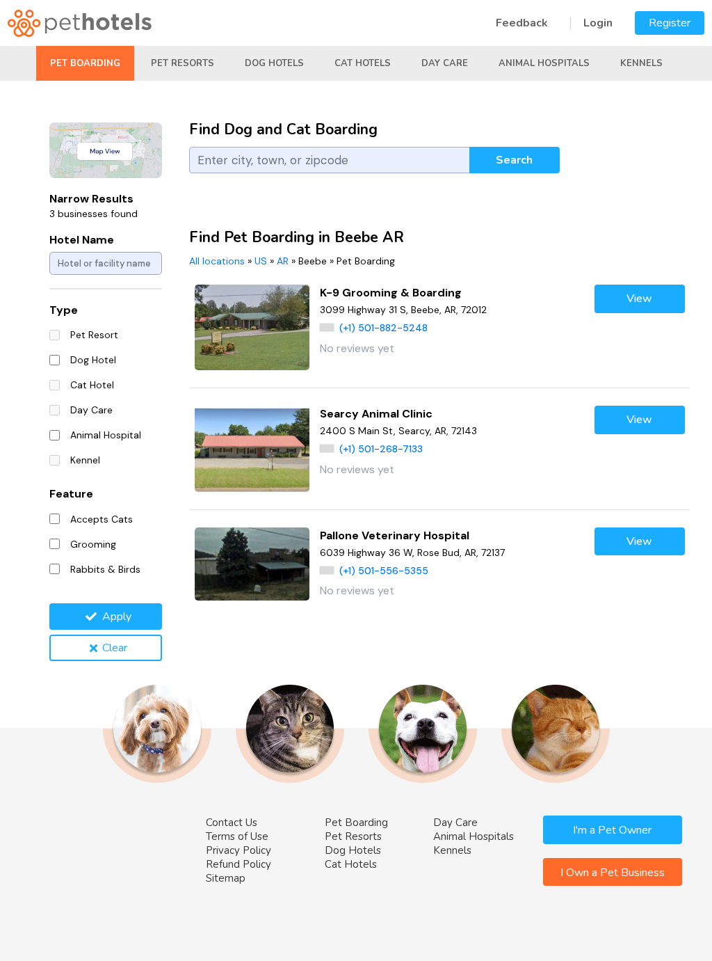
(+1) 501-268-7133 (381, 449)
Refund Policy (238, 864)
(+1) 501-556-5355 (383, 570)
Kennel (85, 460)
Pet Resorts (182, 63)
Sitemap (225, 878)
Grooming (93, 544)
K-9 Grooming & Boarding (391, 292)
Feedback (522, 23)
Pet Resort (94, 334)
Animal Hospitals (544, 63)
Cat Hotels (362, 63)
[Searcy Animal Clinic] (252, 448)
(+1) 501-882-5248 (383, 327)
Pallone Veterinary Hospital (394, 535)
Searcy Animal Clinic (376, 413)
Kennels (641, 63)
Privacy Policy (238, 850)
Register (669, 23)
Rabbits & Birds (105, 569)
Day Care (444, 63)
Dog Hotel (93, 360)
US (260, 261)
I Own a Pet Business (612, 872)
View (639, 298)
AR (283, 261)
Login (598, 23)
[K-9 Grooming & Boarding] (252, 327)
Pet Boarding (85, 63)
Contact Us (231, 822)
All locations (217, 261)
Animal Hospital (105, 435)
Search (514, 160)
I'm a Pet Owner (612, 830)
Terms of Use (237, 836)
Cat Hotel (92, 385)
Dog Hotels (274, 63)
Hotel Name (81, 239)
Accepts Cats (101, 519)
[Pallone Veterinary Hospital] (252, 564)
